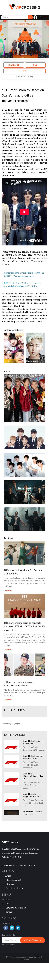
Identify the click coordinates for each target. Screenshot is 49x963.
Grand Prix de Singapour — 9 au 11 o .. (33, 795)
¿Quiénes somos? (13, 880)
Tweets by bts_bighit (11, 723)
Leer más (8, 590)
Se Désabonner (8, 944)
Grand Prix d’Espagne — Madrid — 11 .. (33, 757)
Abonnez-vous (32, 940)
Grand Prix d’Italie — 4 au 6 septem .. (33, 742)
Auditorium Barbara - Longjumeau (33, 812)
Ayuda (8, 876)
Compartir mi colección (15, 907)
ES (41, 17)
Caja (7, 903)
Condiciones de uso (14, 888)
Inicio (7, 899)
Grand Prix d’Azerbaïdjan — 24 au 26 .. (33, 776)
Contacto (9, 912)
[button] (46, 17)
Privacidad (9, 884)
